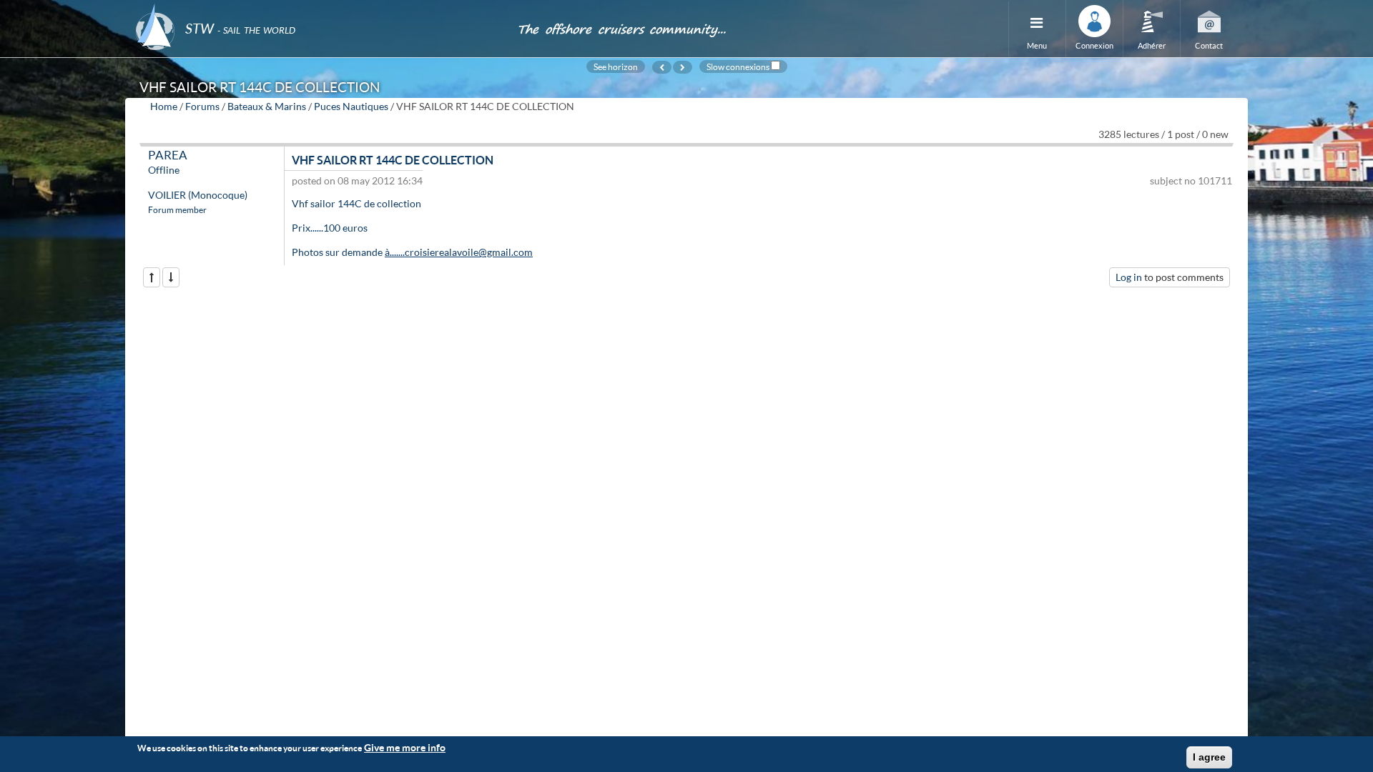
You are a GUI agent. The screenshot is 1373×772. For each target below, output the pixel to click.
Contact (1209, 45)
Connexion (1094, 45)
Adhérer (1152, 45)
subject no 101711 (1191, 180)
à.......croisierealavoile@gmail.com (459, 252)
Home (163, 106)
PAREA (167, 154)
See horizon (616, 66)
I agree (1209, 757)
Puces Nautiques (351, 106)
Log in (1129, 277)
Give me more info (405, 747)
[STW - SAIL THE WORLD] (317, 9)
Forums (202, 106)
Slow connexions (738, 66)
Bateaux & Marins (266, 106)
